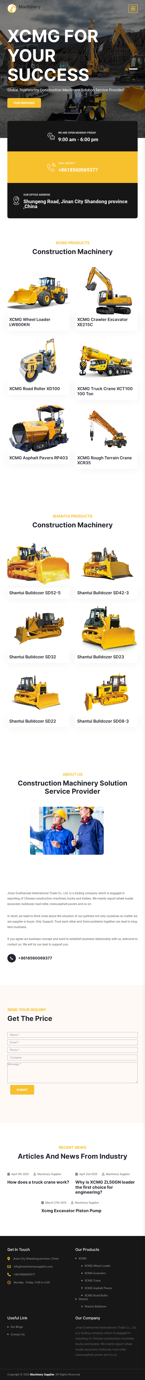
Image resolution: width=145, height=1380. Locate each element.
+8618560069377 (78, 170)
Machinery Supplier (49, 1174)
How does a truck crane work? (38, 1182)
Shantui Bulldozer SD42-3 (103, 592)
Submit (22, 1090)
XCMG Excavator (95, 1273)
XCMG (82, 1258)
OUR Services (24, 103)
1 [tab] (133, 69)
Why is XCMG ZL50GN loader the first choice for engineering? (105, 1187)
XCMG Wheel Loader (97, 1266)
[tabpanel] (72, 69)
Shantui (83, 1299)
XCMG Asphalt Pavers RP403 (38, 457)
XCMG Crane (93, 1280)
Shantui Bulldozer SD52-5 (35, 592)
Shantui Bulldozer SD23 (100, 656)
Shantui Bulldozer (95, 1306)
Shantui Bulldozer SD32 (32, 656)
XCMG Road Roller (96, 1295)
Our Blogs (17, 1327)
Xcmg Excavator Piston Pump (71, 1210)
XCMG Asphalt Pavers (98, 1288)
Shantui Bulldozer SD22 (32, 721)
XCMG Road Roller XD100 (34, 388)
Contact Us (18, 1334)
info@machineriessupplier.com (33, 1266)
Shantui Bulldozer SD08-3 (103, 721)
